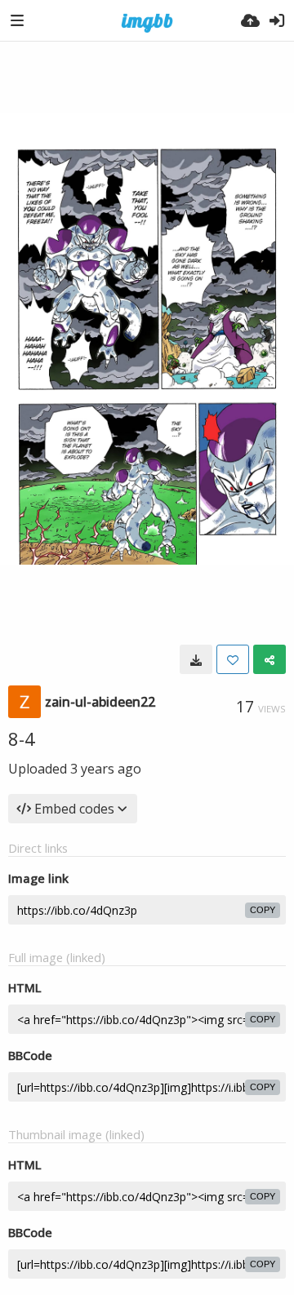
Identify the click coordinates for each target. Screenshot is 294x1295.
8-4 (21, 738)
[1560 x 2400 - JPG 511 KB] (196, 659)
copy (262, 910)
